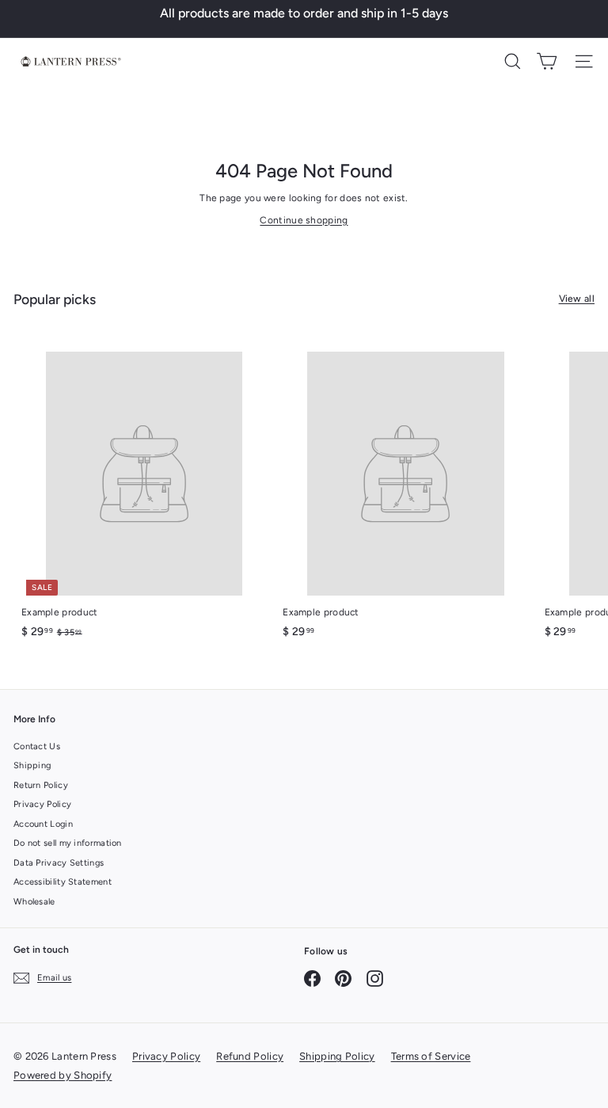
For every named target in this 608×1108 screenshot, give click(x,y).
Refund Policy (249, 1056)
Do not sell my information (67, 843)
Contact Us (36, 746)
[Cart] (546, 61)
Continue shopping (304, 220)
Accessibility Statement (62, 882)
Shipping (32, 765)
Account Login (43, 824)
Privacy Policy (42, 804)
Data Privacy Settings (58, 863)
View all (577, 298)
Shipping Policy (337, 1056)
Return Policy (40, 785)
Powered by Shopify (62, 1075)
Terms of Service (431, 1056)
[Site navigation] (583, 61)
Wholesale (34, 902)
